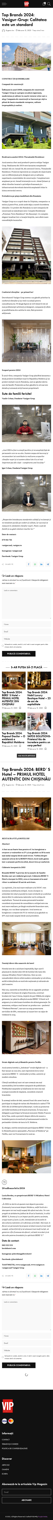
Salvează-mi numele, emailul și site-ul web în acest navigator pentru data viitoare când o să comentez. (27, 1357)
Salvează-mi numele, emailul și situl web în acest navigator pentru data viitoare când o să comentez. (26, 645)
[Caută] (48, 4)
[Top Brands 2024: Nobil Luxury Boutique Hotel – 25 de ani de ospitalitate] (39, 681)
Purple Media (42, 1516)
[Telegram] (47, 564)
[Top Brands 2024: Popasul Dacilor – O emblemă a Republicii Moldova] (14, 722)
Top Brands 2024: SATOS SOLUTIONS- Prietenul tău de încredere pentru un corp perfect (39, 739)
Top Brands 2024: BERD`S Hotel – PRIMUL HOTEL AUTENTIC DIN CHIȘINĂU (12, 698)
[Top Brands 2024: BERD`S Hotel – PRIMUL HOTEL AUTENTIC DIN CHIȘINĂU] (14, 681)
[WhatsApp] (35, 564)
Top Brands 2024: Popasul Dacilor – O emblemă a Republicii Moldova (13, 738)
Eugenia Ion (10, 30)
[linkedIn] (41, 564)
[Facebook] (28, 564)
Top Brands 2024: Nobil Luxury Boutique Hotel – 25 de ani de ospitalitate (39, 698)
